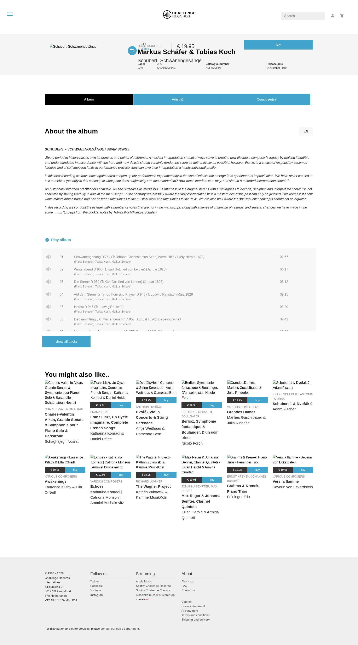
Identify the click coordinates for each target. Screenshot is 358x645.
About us (187, 581)
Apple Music (144, 581)
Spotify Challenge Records (153, 585)
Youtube (95, 590)
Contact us (188, 590)
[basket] (342, 16)
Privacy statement (193, 606)
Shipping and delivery (195, 619)
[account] (333, 16)
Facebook (96, 585)
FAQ (184, 585)
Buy (278, 44)
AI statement (189, 610)
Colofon (186, 601)
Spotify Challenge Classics (153, 590)
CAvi (141, 67)
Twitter (94, 581)
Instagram (97, 595)
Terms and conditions (195, 615)
